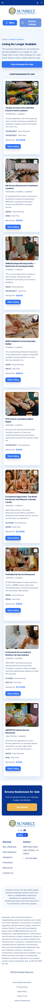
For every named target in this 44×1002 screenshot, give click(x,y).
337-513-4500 (31, 858)
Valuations (7, 857)
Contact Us (8, 873)
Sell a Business (9, 852)
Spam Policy (22, 991)
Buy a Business (9, 847)
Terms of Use (22, 996)
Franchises (8, 862)
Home (4, 39)
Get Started (22, 807)
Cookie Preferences (22, 1001)
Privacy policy (22, 987)
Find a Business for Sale (22, 64)
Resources (8, 868)
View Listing (13, 146)
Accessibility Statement (22, 982)
